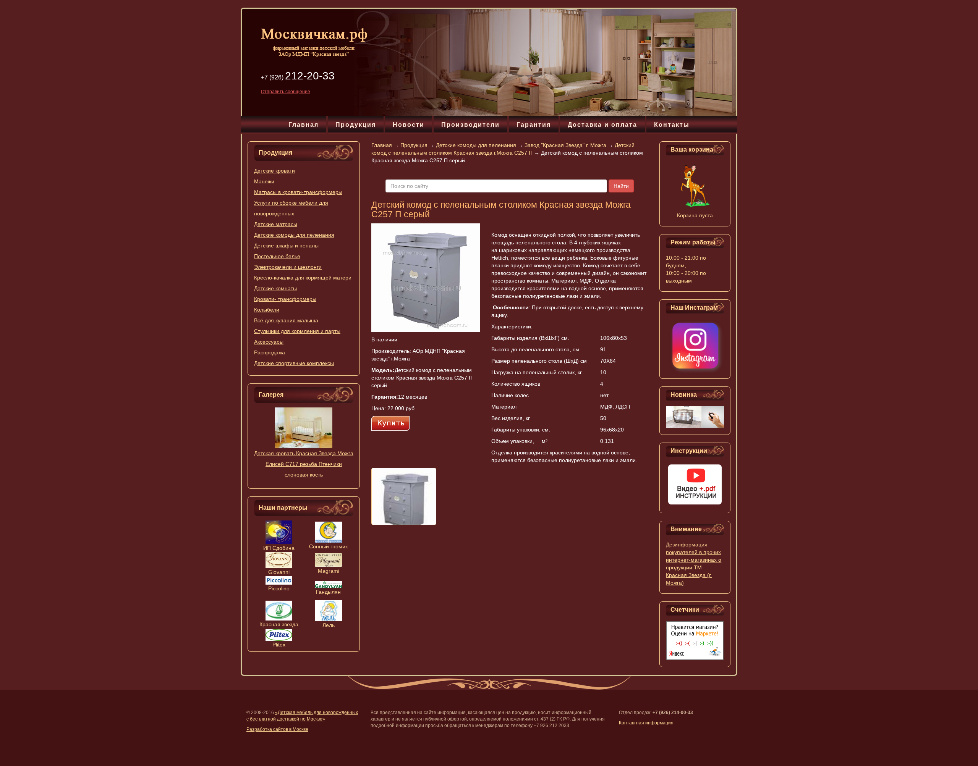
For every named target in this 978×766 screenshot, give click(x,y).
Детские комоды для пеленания (294, 235)
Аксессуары (268, 342)
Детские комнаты (275, 288)
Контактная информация (646, 723)
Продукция (355, 124)
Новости (408, 124)
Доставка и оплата (602, 124)
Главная (303, 124)
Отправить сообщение (285, 91)
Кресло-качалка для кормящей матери (302, 278)
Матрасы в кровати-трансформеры (298, 192)
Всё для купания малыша (286, 320)
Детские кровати (274, 171)
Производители (470, 124)
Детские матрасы (275, 224)
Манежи (264, 181)
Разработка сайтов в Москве (277, 729)
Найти (621, 186)
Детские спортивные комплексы (294, 363)
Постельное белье (277, 256)
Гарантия (534, 124)
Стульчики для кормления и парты (297, 331)
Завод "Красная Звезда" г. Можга (565, 145)
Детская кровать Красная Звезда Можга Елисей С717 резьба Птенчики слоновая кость (303, 464)
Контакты (672, 124)
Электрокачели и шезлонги (288, 267)
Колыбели (266, 310)
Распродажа (269, 352)
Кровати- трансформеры (285, 299)
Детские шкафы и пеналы (286, 245)
